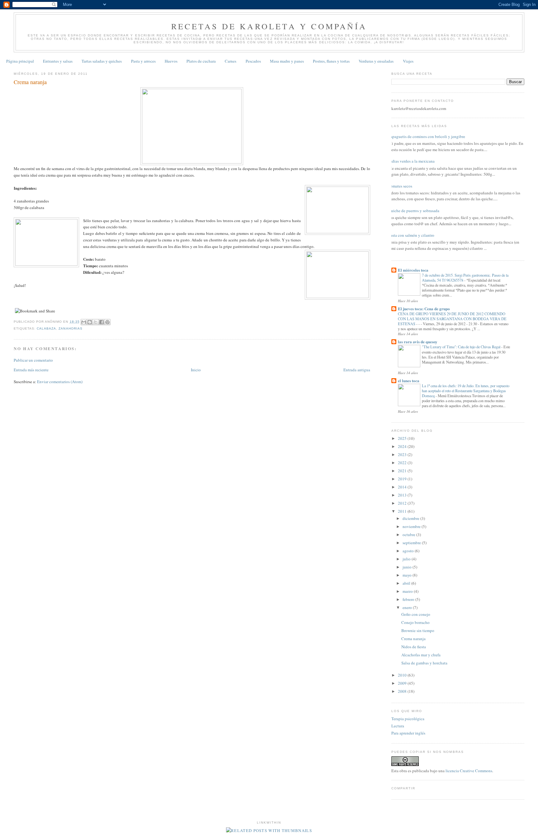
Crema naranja (413, 638)
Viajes (408, 61)
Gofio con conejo (415, 614)
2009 (403, 683)
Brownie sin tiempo (417, 630)
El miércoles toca (413, 270)
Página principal (20, 61)
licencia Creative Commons (469, 770)
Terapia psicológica (407, 718)
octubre (409, 534)
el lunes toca (408, 380)
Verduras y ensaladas (376, 61)
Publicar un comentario (33, 360)
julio (407, 559)
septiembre (412, 542)
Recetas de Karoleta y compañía (269, 26)
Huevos (171, 61)
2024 (403, 446)
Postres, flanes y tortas (331, 61)
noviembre (412, 526)
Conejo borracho (415, 622)
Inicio (196, 370)
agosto (409, 551)
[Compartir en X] (95, 322)
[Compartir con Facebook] (101, 322)
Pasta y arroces (143, 61)
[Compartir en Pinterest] (107, 322)
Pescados (253, 61)
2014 (403, 487)
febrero (409, 599)
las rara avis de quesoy (417, 342)
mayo (408, 575)
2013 (403, 495)
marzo (408, 591)
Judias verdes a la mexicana (411, 161)
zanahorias (70, 328)
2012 (403, 503)
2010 (403, 675)
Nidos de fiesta (413, 646)
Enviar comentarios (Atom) (60, 381)
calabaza (46, 328)
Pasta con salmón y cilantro (411, 235)
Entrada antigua (356, 370)
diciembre (411, 518)
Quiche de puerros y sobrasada (413, 210)
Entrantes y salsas (58, 61)
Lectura (397, 726)
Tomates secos (400, 186)
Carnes (230, 61)
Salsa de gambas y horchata (424, 663)
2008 (403, 691)
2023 (403, 454)
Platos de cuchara (201, 61)
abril (407, 583)
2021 (403, 470)
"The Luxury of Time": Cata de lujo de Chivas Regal (461, 346)
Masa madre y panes (287, 61)
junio (408, 567)
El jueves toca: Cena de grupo (424, 308)
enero (408, 607)
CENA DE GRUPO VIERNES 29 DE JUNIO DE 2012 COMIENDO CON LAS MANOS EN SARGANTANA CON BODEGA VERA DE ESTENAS (452, 318)
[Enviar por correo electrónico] (84, 322)
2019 (403, 479)
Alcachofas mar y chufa (421, 655)
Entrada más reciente (31, 370)
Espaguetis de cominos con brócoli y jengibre (426, 136)
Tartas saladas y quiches (102, 61)
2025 (403, 438)
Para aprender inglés (408, 733)
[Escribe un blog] (90, 322)
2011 (403, 511)
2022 (403, 462)
